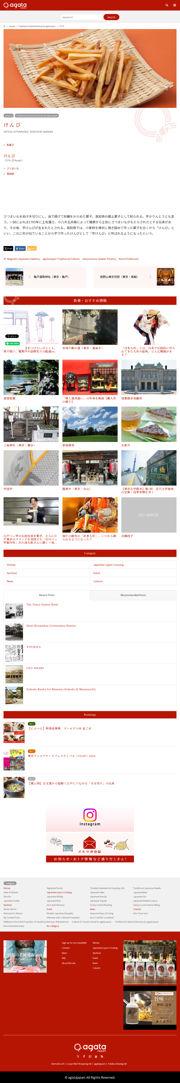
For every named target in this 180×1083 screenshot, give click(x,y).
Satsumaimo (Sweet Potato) (99, 259)
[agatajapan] (15, 5)
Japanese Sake (97, 892)
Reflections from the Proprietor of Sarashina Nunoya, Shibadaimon (36, 921)
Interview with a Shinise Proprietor (63, 917)
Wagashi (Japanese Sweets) (23, 259)
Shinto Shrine (10, 909)
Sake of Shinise (11, 892)
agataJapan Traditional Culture (61, 259)
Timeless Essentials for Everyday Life (107, 888)
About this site (68, 962)
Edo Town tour (140, 913)
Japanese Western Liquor (145, 900)
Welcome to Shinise (13, 913)
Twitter (78, 1056)
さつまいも (13, 168)
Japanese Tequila (98, 900)
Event (96, 573)
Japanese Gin (139, 896)
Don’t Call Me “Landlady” (102, 917)
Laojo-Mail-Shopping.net (79, 1063)
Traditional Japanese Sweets (147, 888)
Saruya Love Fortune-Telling (146, 904)
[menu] (174, 5)
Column (8, 115)
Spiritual (12, 573)
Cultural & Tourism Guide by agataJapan (91, 921)
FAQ (64, 957)
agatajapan (99, 1063)
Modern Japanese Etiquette (60, 913)
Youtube (96, 1056)
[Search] (167, 5)
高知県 (10, 173)
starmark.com (58, 1063)
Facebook (84, 1056)
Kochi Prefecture (129, 259)
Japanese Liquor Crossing (108, 564)
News (10, 581)
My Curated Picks (12, 917)
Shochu (7, 896)
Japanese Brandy (98, 896)
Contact (66, 947)
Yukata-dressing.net (117, 1063)
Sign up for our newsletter (74, 942)
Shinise (11, 564)
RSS (102, 1056)
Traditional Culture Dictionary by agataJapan (36, 115)
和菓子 (10, 145)
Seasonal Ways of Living (101, 913)
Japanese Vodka (12, 900)
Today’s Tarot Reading (101, 904)
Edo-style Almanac (56, 904)
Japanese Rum (54, 900)
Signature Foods (55, 888)
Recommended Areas (14, 925)
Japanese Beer (140, 892)
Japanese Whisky (55, 896)
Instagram (90, 1056)
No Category (53, 925)
